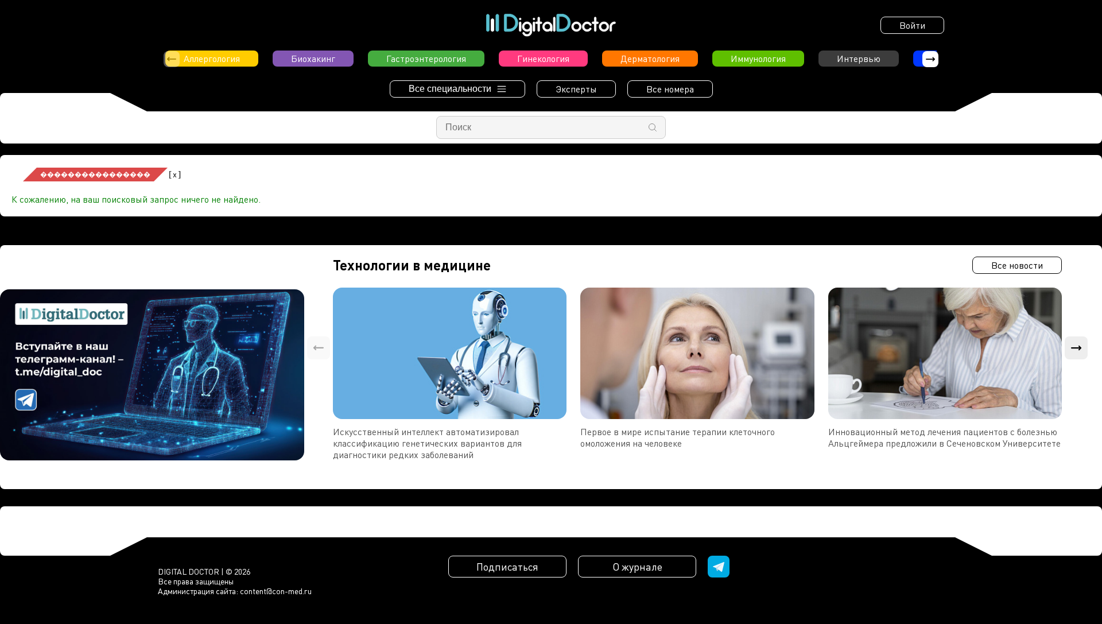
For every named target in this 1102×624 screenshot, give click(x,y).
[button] (930, 59)
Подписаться (507, 566)
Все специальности (450, 89)
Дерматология (650, 58)
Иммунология (758, 58)
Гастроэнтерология (426, 58)
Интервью (858, 58)
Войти (912, 25)
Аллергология (212, 58)
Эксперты (576, 89)
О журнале (637, 566)
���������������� (95, 174)
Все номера (670, 89)
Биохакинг (313, 58)
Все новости (1017, 265)
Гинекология (543, 58)
